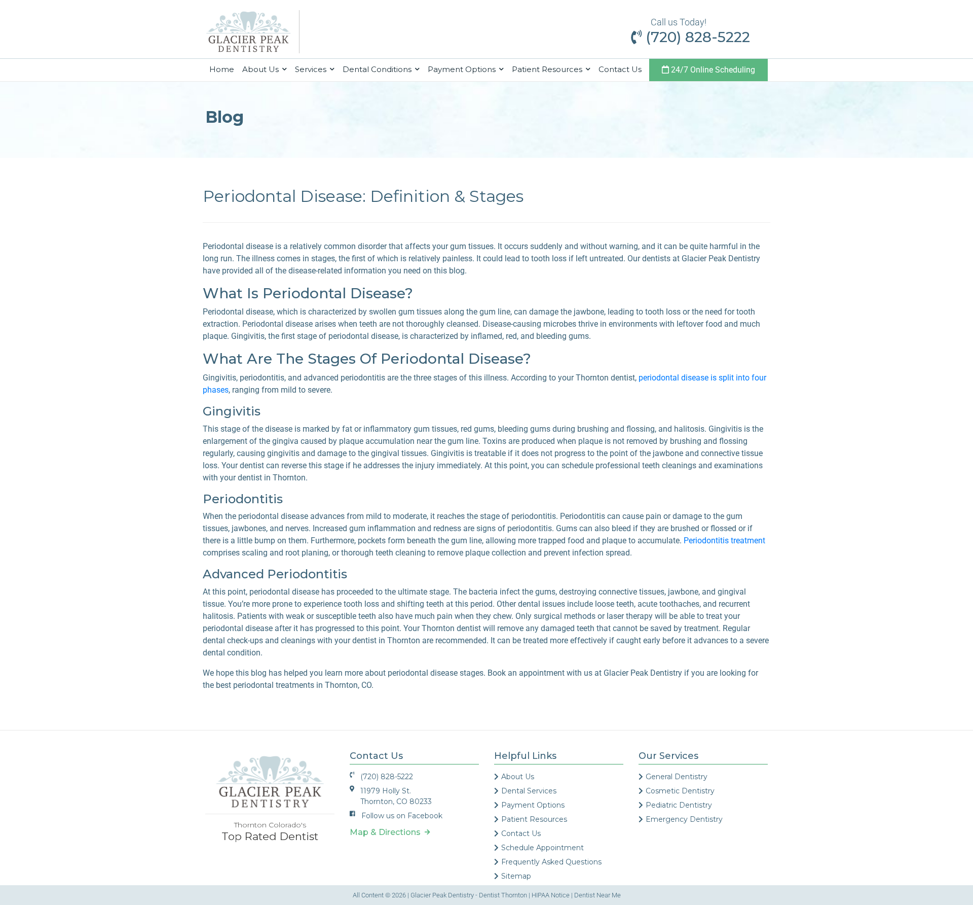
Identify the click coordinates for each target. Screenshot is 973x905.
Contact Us (620, 69)
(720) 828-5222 (696, 37)
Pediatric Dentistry (679, 805)
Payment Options (533, 805)
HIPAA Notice (551, 895)
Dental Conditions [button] (378, 69)
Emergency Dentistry (684, 819)
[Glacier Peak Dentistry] (248, 31)
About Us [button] (261, 69)
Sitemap (516, 876)
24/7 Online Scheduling (712, 70)
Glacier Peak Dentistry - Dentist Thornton (468, 895)
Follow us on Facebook (401, 815)
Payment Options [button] (463, 69)
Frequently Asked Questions (551, 861)
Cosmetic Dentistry (680, 790)
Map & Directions (387, 832)
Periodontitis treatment (724, 540)
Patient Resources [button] (548, 69)
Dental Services (528, 790)
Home (223, 69)
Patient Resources (534, 819)
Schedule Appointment (542, 847)
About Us (517, 776)
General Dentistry (676, 776)
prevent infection (573, 553)
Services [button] (311, 69)
